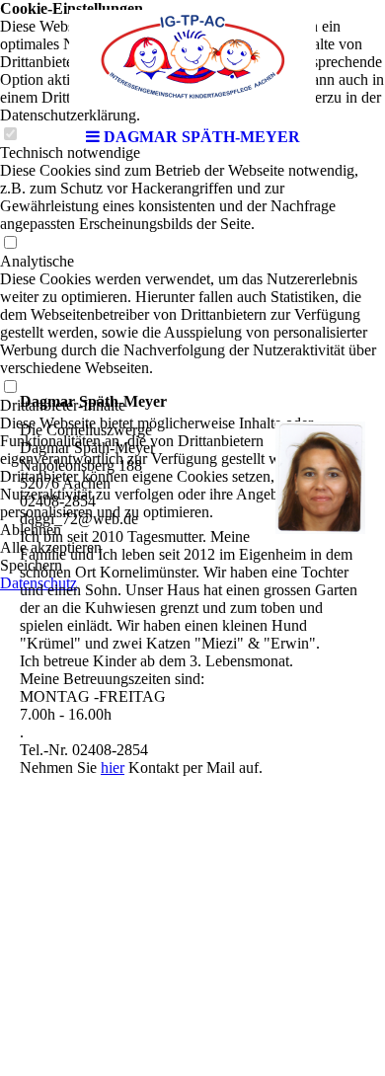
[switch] (10, 243)
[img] (192, 59)
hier (112, 767)
